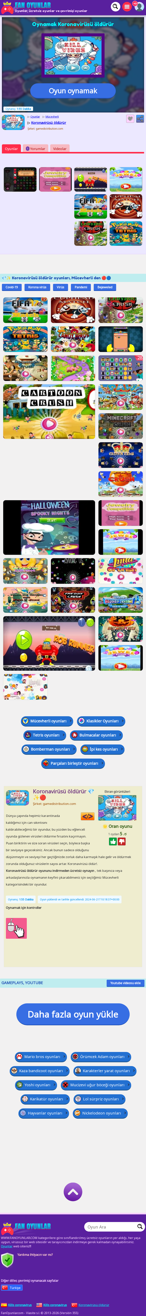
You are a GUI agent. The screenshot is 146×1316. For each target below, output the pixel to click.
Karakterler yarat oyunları (106, 1070)
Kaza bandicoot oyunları (41, 1070)
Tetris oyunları (46, 735)
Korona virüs (37, 287)
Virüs (60, 287)
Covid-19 (12, 287)
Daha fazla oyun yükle (73, 1014)
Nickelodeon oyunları (101, 1113)
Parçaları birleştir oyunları (74, 763)
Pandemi (81, 287)
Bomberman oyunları (50, 749)
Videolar (60, 148)
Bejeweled (105, 287)
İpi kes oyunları (104, 749)
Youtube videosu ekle (125, 983)
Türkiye (15, 1288)
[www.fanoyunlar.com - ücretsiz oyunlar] (26, 1228)
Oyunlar (11, 148)
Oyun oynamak (73, 90)
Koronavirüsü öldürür (94, 1305)
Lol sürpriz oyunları (101, 1099)
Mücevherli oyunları (48, 720)
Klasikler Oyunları (102, 720)
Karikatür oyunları (46, 1099)
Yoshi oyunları (37, 1084)
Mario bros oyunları (42, 1056)
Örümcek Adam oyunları (102, 1056)
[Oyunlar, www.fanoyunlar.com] (26, 7)
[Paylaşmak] (140, 119)
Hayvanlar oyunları (45, 1113)
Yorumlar (36, 148)
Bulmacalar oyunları (97, 735)
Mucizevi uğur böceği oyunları (97, 1084)
